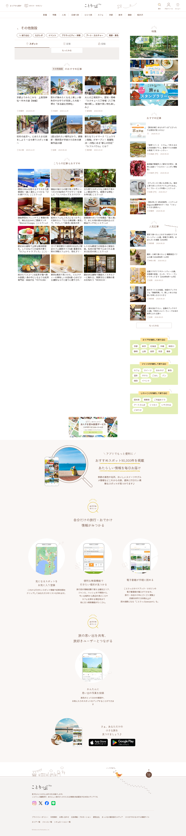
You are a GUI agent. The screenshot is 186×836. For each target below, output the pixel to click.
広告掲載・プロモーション (81, 817)
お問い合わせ (64, 817)
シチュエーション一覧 (62, 822)
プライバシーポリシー (40, 817)
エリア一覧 (36, 822)
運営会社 (96, 817)
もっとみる (67, 50)
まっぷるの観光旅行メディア (112, 817)
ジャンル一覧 (47, 822)
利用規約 (54, 817)
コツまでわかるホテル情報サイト (137, 817)
